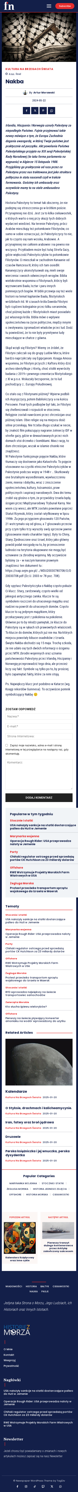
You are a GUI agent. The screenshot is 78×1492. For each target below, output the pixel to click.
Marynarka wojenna (24, 836)
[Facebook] (26, 110)
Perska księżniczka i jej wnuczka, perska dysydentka (37, 1153)
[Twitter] (34, 110)
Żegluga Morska (22, 883)
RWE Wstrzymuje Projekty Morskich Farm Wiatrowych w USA (39, 873)
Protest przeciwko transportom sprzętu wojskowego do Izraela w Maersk (39, 889)
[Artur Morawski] (26, 92)
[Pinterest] (43, 110)
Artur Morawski (44, 92)
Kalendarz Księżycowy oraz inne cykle (19, 1259)
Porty (14, 852)
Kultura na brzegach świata (29, 69)
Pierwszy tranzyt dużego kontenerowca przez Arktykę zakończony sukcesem (58, 1247)
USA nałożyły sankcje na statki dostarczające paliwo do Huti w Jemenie (43, 826)
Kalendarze (16, 1091)
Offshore (16, 867)
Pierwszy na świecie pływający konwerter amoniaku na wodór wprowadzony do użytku (35, 1019)
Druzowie (12, 1137)
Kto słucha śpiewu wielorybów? (26, 1006)
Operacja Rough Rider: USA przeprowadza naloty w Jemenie (40, 842)
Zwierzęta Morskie (17, 1002)
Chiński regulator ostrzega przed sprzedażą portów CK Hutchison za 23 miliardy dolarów (42, 858)
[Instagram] (26, 1486)
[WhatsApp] (51, 110)
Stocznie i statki (21, 820)
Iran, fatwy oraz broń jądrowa (29, 1122)
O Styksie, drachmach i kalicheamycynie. (38, 1108)
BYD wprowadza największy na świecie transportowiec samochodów (30, 993)
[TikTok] (34, 1486)
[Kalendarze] (39, 1062)
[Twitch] (43, 1486)
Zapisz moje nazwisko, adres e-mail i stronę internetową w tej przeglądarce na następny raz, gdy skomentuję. (37, 749)
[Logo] (9, 6)
